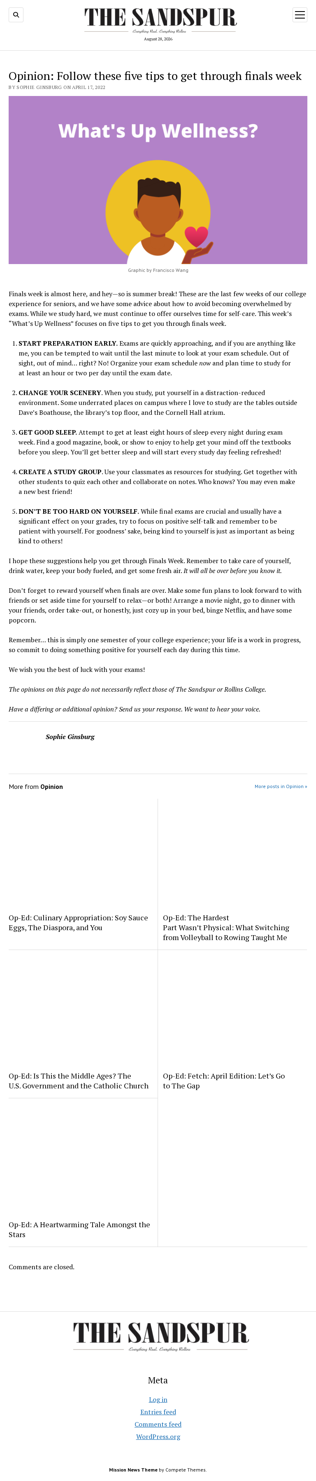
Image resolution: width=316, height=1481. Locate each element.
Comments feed (158, 1424)
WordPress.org (158, 1436)
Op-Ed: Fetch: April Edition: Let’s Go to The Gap (224, 1080)
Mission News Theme (133, 1470)
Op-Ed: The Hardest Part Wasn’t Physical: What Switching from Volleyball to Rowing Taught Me (226, 927)
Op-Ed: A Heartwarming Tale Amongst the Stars (79, 1229)
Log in (158, 1399)
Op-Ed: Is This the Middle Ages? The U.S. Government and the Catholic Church (79, 1080)
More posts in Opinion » (281, 786)
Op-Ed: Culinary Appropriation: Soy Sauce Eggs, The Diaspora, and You (78, 922)
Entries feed (158, 1411)
